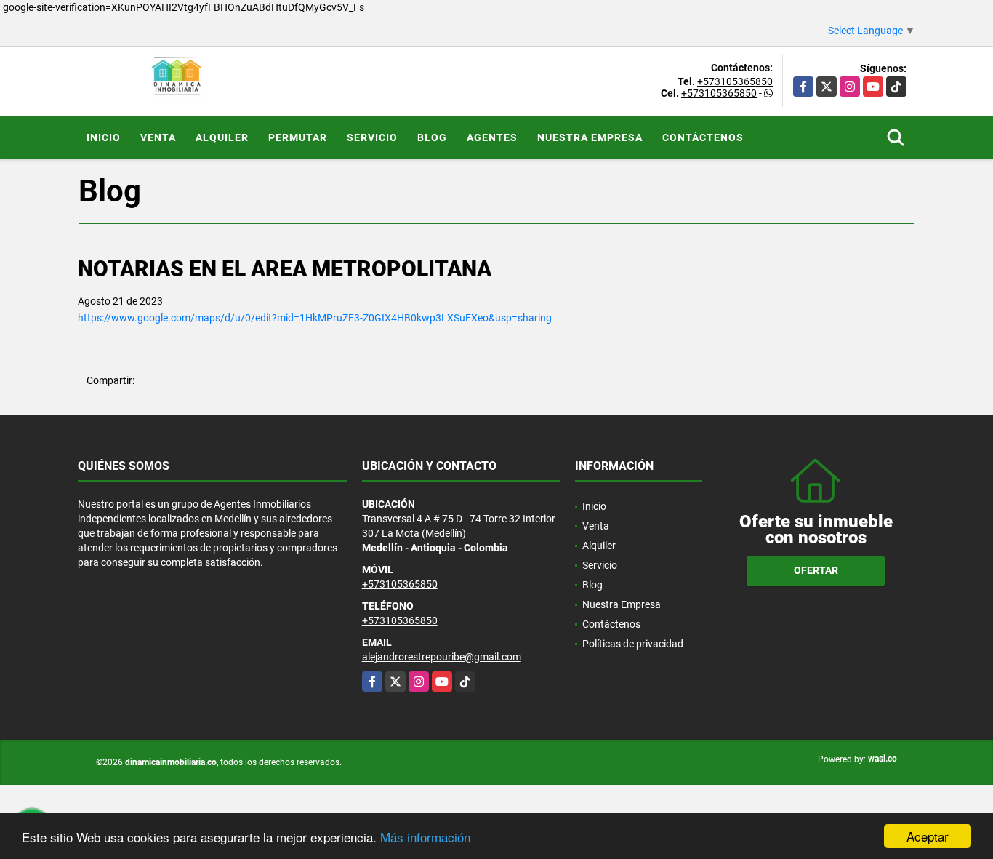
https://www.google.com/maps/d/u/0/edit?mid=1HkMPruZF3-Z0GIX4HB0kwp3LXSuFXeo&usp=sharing (315, 318)
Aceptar (927, 836)
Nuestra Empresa (590, 137)
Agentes (492, 137)
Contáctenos (703, 137)
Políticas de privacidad (632, 644)
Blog (432, 137)
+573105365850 (735, 81)
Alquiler (222, 137)
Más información (425, 837)
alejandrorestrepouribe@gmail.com (441, 657)
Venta (158, 137)
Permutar (297, 137)
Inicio (104, 137)
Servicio (372, 137)
